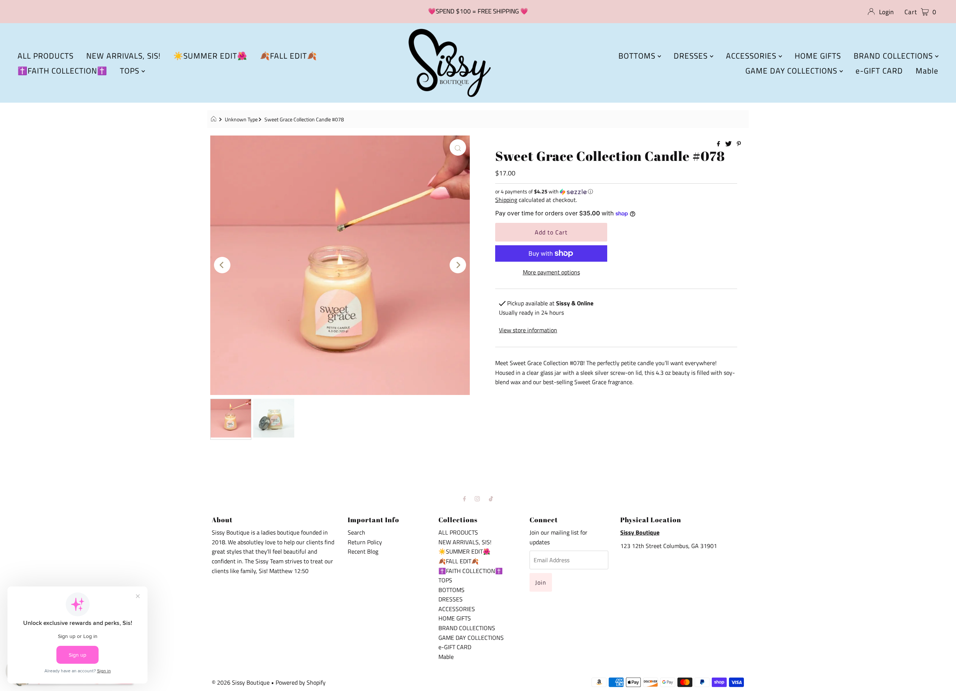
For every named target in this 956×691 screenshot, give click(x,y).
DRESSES (692, 56)
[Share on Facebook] (719, 144)
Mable (927, 71)
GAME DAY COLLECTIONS (792, 71)
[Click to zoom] (458, 147)
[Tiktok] (491, 499)
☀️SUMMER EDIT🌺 (210, 56)
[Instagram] (477, 499)
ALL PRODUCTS (46, 56)
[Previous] (222, 265)
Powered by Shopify (301, 682)
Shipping (506, 199)
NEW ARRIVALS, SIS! (123, 56)
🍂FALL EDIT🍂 (288, 56)
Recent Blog (363, 551)
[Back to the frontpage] (214, 119)
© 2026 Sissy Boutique (241, 682)
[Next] (458, 265)
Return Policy (365, 542)
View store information (528, 330)
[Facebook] (464, 499)
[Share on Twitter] (729, 144)
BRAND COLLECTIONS (894, 56)
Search (356, 532)
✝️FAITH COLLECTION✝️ (62, 71)
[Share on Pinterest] (739, 144)
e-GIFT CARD (879, 71)
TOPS (131, 71)
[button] (616, 191)
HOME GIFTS (818, 56)
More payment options (551, 272)
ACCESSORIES (752, 56)
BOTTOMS (638, 56)
